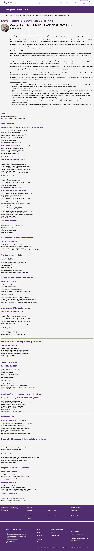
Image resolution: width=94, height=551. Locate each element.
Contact (39, 535)
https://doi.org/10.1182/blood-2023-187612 (61, 106)
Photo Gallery (28, 518)
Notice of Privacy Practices (62, 547)
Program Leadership (76, 513)
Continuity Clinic (28, 507)
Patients (32, 3)
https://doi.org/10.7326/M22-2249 (22, 88)
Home (7, 15)
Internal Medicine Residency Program (48, 15)
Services (23, 3)
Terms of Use (80, 547)
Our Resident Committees (77, 515)
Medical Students (75, 510)
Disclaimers (52, 547)
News (38, 532)
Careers (55, 3)
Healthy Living (55, 535)
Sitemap (86, 547)
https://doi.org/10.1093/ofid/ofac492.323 (21, 102)
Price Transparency (75, 531)
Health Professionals (14, 15)
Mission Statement (29, 513)
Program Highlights (52, 515)
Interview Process (52, 510)
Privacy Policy (73, 547)
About (38, 529)
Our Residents (51, 513)
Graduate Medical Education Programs (29, 15)
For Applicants (28, 510)
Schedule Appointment (84, 2)
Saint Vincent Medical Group (43, 2)
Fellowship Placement (76, 507)
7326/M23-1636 (85, 92)
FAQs (49, 507)
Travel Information (29, 515)
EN (17, 3)
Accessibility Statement (43, 547)
